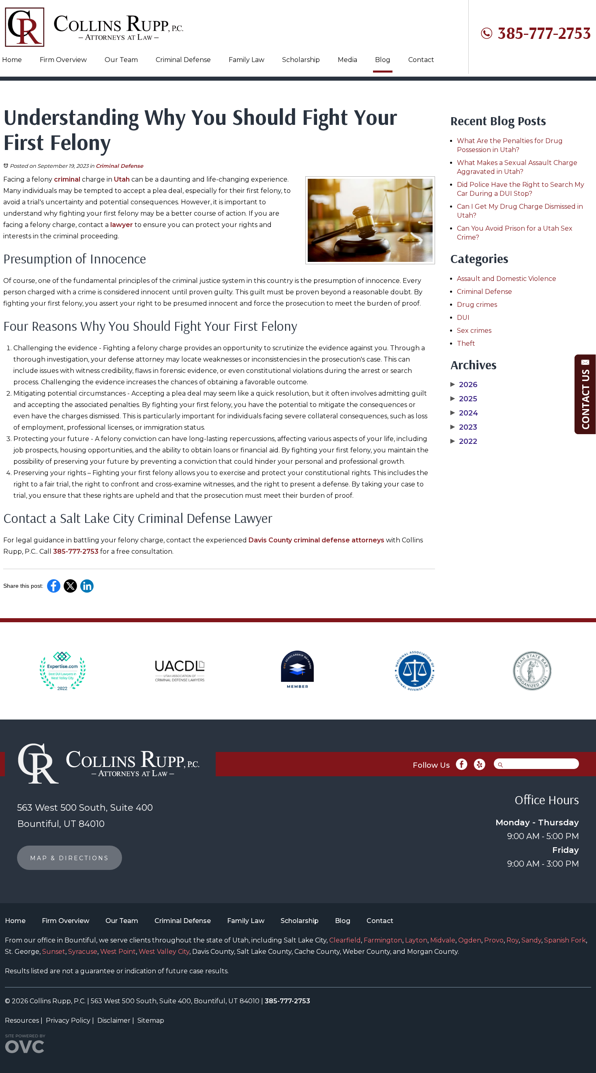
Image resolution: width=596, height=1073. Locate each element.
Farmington (383, 940)
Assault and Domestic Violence (506, 279)
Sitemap (150, 1020)
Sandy (531, 940)
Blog (382, 60)
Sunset (53, 951)
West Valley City (164, 951)
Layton (416, 940)
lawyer (121, 225)
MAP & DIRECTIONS (69, 858)
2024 (464, 413)
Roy (512, 940)
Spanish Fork (565, 940)
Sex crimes (474, 330)
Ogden (469, 940)
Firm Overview (63, 60)
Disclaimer (114, 1020)
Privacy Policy (68, 1020)
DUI (463, 317)
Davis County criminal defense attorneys (316, 540)
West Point (118, 951)
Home (12, 60)
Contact (421, 60)
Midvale (442, 940)
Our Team (121, 60)
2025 (463, 399)
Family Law (246, 60)
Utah (122, 179)
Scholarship (301, 60)
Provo (494, 940)
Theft (466, 343)
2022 (463, 441)
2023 (463, 427)
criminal (67, 179)
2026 (464, 385)
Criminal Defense (183, 60)
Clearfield (345, 940)
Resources (22, 1020)
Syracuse (82, 951)
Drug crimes (477, 304)
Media (347, 60)
